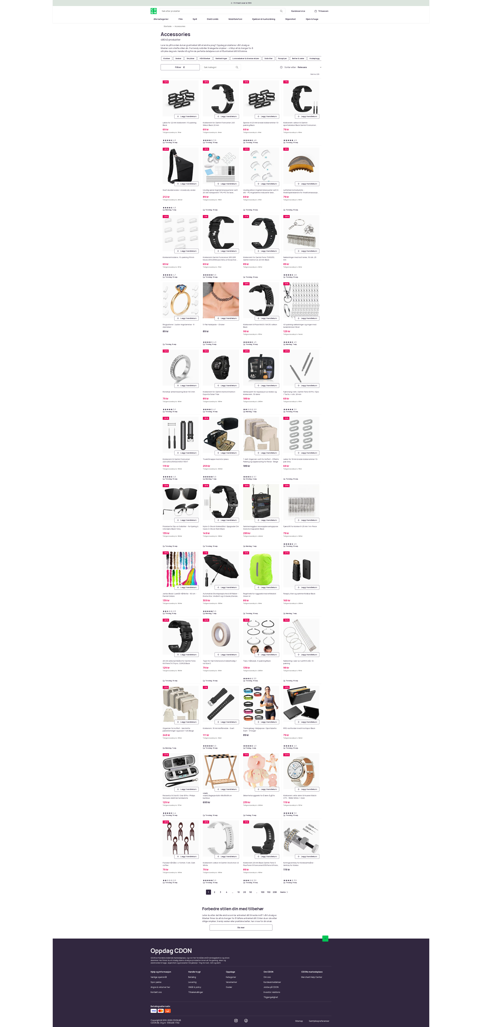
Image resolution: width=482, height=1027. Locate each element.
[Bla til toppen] (325, 939)
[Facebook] (246, 1020)
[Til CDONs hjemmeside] (154, 11)
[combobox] (222, 11)
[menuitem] (161, 19)
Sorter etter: (291, 67)
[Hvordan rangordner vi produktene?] (281, 67)
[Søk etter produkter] (281, 11)
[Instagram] (236, 1020)
